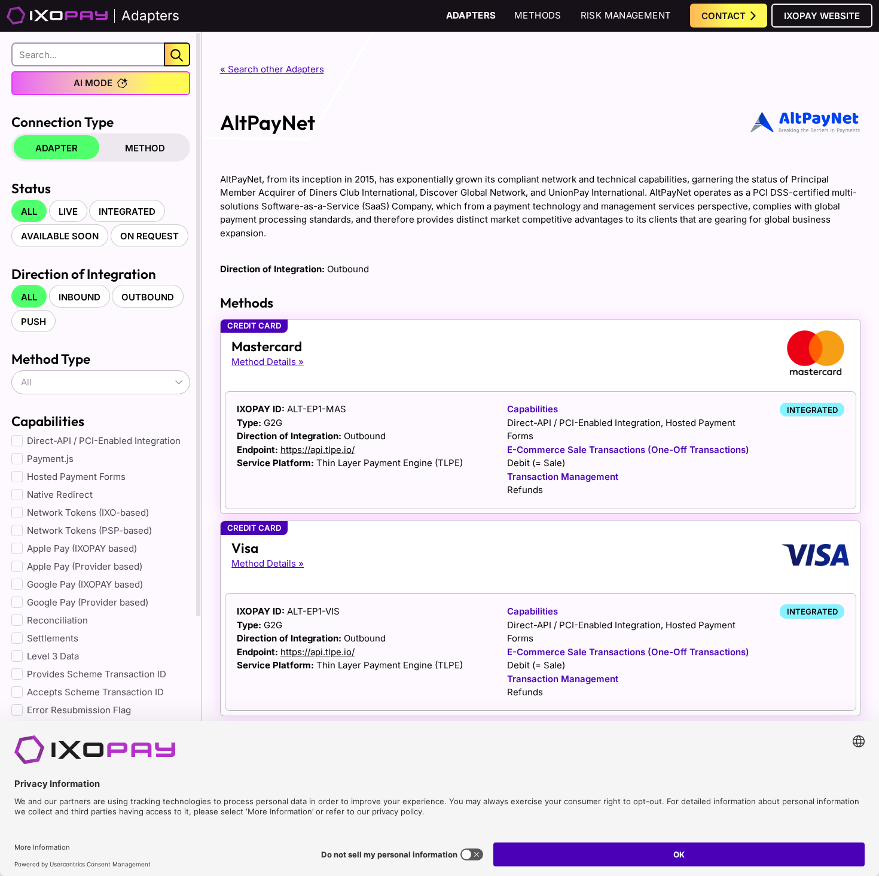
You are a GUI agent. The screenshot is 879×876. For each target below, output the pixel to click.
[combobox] (100, 382)
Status (31, 188)
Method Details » (267, 361)
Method (145, 148)
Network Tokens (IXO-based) (88, 512)
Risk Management (626, 15)
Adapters (471, 15)
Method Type (50, 358)
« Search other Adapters (272, 69)
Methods (537, 15)
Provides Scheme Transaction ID (96, 674)
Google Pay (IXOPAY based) (85, 584)
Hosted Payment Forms (76, 476)
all (29, 211)
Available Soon (60, 236)
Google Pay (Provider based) (87, 602)
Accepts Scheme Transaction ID (95, 692)
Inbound (79, 297)
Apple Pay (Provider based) (84, 566)
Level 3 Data (53, 656)
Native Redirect (60, 494)
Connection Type (62, 121)
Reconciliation (57, 620)
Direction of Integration (83, 273)
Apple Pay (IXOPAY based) (82, 548)
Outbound (147, 297)
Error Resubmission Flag (79, 710)
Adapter (56, 148)
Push (33, 321)
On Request (149, 236)
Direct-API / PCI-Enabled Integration (104, 440)
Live (68, 211)
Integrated (127, 211)
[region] (101, 435)
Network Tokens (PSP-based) (89, 530)
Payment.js (50, 458)
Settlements (52, 638)
